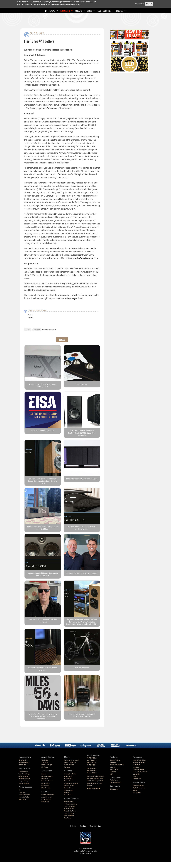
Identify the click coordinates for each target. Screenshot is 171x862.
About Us (136, 767)
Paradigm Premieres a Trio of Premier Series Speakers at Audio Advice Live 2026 (42, 481)
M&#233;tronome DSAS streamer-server (81, 479)
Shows (89, 11)
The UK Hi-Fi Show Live (140, 772)
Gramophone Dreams (71, 783)
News (99, 11)
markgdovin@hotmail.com (85, 258)
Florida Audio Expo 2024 (95, 781)
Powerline (44, 778)
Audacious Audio (46, 797)
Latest (62, 339)
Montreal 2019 (91, 773)
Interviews (113, 767)
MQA (111, 774)
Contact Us (136, 765)
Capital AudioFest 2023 (94, 783)
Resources (119, 11)
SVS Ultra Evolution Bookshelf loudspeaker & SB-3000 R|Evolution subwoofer (81, 433)
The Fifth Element (69, 806)
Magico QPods (81, 384)
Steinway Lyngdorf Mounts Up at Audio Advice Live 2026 (43, 574)
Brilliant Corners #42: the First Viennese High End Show (42, 528)
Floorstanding (22, 760)
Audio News (114, 780)
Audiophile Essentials (117, 765)
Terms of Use (137, 779)
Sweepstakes (114, 789)
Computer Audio (23, 797)
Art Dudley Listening (70, 804)
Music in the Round (70, 811)
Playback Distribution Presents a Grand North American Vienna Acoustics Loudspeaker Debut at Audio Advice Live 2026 (81, 623)
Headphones (45, 785)
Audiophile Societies (139, 760)
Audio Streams (69, 808)
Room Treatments (47, 781)
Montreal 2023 (91, 768)
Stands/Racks (45, 783)
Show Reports (93, 756)
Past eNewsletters (115, 782)
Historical (113, 772)
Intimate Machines (82, 668)
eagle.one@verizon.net (47, 108)
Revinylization (68, 795)
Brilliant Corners (69, 781)
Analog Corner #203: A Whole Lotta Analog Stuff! (42, 385)
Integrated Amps (23, 781)
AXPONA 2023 (91, 760)
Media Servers (22, 799)
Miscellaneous (45, 788)
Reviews (52, 11)
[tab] (62, 339)
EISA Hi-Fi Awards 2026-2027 (42, 431)
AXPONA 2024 (91, 758)
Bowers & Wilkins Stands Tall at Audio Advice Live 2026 (82, 528)
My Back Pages (69, 785)
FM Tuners (44, 767)
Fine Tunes (37, 33)
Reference (113, 762)
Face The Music (69, 815)
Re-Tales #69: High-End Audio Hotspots (81, 573)
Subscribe (107, 11)
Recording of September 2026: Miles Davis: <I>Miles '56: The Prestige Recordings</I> (43, 716)
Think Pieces (114, 769)
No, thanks (139, 4)
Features (67, 767)
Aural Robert (68, 778)
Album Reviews (69, 765)
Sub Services (137, 792)
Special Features (115, 760)
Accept (149, 4)
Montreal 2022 (91, 770)
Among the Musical (70, 774)
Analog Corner (68, 802)
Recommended (65, 11)
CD (19, 790)
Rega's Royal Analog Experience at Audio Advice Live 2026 (82, 715)
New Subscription (138, 785)
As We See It (68, 776)
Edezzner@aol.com (74, 298)
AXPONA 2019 (91, 765)
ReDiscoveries (68, 790)
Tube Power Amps (24, 774)
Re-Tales (66, 792)
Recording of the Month (71, 760)
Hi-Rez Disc (21, 792)
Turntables (44, 760)
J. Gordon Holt (46, 799)
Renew (135, 790)
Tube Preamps (23, 771)
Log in (27, 329)
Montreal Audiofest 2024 (95, 778)
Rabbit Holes (68, 788)
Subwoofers (22, 765)
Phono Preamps (23, 783)
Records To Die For (70, 762)
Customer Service (138, 769)
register (37, 329)
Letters (30, 317)
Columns (78, 11)
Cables (43, 774)
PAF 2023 (90, 785)
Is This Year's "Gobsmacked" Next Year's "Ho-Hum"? (42, 621)
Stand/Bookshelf (23, 762)
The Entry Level (69, 813)
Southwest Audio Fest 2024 (95, 776)
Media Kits (136, 774)
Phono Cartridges (46, 765)
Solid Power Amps (24, 778)
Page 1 (30, 315)
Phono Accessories (47, 776)
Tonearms (44, 762)
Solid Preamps (23, 776)
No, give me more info (72, 4)
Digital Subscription (139, 788)
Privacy (135, 776)
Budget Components (47, 795)
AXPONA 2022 (91, 763)
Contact (83, 826)
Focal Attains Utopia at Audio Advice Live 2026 (42, 669)
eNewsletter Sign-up (139, 762)
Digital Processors (24, 795)
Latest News (115, 777)
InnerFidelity (45, 802)
